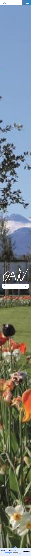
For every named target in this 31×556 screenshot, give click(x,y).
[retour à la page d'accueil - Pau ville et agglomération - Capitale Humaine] (5, 4)
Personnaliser (26, 551)
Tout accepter (8, 552)
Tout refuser (15, 552)
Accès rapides (27, 2)
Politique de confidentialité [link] (15, 553)
